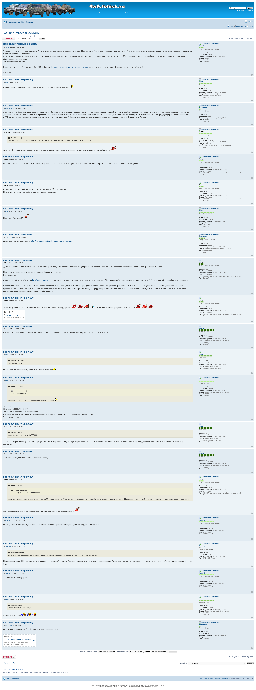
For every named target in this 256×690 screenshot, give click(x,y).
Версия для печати (246, 21)
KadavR (7, 521)
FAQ (231, 26)
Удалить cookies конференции (208, 678)
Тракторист (9, 237)
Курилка (29, 22)
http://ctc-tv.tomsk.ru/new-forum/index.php (69, 67)
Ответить (5, 37)
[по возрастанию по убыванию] (164, 652)
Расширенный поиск (245, 10)
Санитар (8, 546)
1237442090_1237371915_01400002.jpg (20, 640)
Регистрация (241, 26)
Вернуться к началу (252, 75)
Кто (22, 22)
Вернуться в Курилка (11, 663)
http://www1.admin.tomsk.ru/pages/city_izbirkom (51, 241)
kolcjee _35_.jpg (12, 315)
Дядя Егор (8, 108)
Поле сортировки (122, 652)
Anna (7, 159)
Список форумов (13, 22)
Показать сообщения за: (88, 652)
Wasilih (7, 132)
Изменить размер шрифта (250, 21)
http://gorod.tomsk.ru (41, 280)
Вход (251, 26)
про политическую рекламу (20, 32)
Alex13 (7, 47)
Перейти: (183, 663)
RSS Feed (225, 678)
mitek (6, 82)
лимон (7, 329)
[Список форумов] (40, 16)
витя (6, 211)
